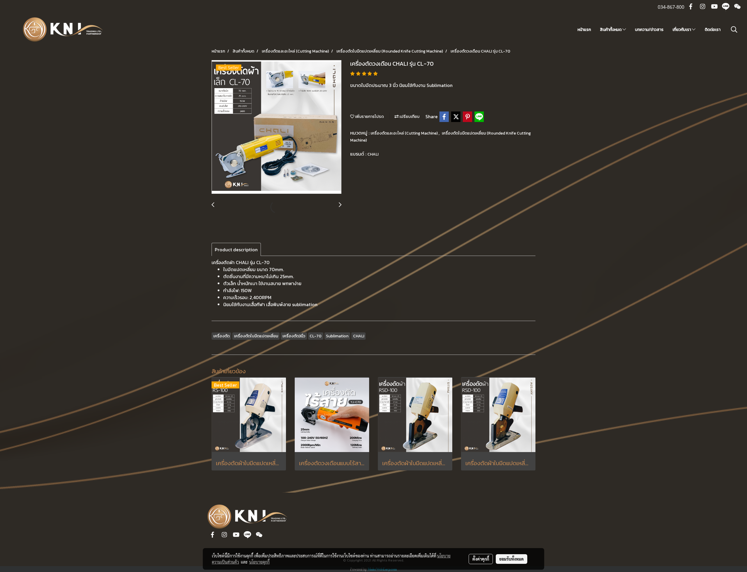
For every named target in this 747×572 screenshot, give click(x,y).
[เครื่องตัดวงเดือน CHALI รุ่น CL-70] (276, 127)
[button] (734, 29)
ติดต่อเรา (712, 30)
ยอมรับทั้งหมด (511, 558)
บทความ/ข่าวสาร (649, 30)
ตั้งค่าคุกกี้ (480, 558)
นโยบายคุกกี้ (259, 561)
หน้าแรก (584, 30)
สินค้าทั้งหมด (611, 30)
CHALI (372, 154)
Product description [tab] (236, 249)
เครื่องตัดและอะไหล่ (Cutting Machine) (405, 133)
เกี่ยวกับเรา (682, 30)
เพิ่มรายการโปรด (369, 117)
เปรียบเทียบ (409, 117)
